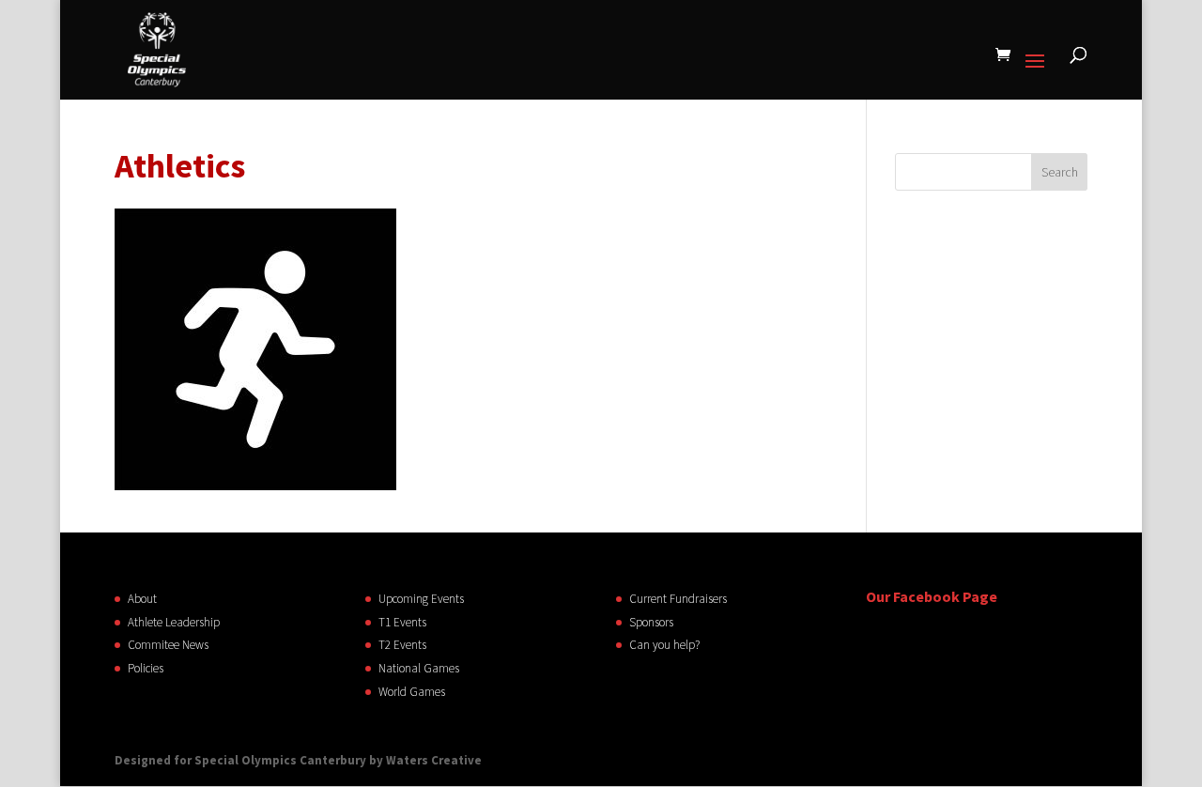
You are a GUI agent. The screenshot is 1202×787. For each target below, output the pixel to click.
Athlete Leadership (174, 622)
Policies (145, 668)
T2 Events (402, 645)
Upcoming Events (421, 599)
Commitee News (168, 645)
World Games (411, 692)
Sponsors (651, 622)
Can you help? (664, 645)
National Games (418, 668)
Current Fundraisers (678, 599)
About (142, 599)
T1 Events (402, 622)
